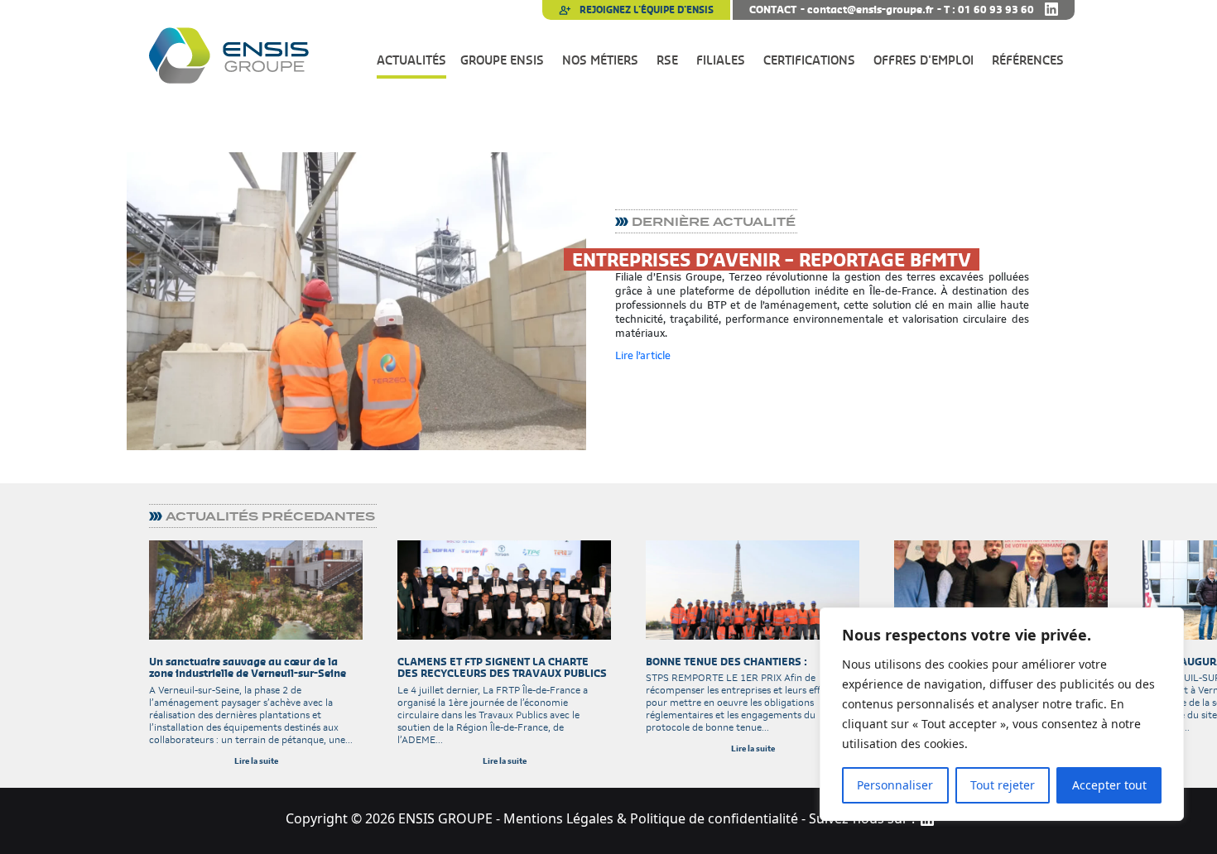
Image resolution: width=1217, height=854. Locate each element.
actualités (411, 60)
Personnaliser (895, 785)
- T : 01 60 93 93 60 (985, 9)
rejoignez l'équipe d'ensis (645, 10)
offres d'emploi (923, 60)
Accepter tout (1109, 785)
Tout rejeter (1002, 785)
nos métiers (600, 60)
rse (667, 60)
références (1028, 60)
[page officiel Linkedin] (1051, 9)
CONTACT (772, 9)
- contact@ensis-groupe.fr (867, 9)
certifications (809, 60)
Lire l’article (643, 355)
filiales (720, 60)
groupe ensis (502, 60)
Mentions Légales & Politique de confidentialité (650, 818)
